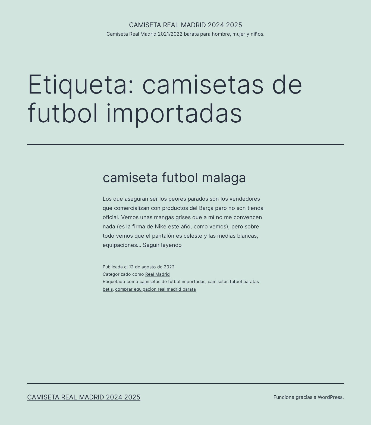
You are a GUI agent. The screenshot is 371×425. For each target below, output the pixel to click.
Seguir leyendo (162, 245)
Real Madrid (157, 274)
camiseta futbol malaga (174, 177)
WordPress (330, 397)
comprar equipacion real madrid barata (155, 289)
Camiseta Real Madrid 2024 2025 (185, 25)
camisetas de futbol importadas (172, 281)
